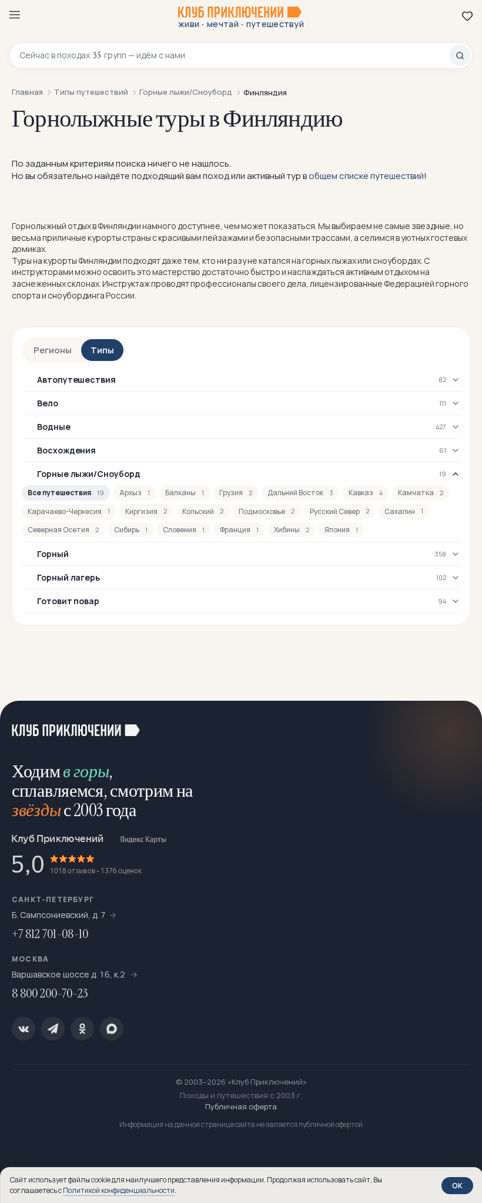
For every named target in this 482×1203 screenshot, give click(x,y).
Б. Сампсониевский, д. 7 (59, 914)
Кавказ (366, 493)
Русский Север (339, 511)
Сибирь (131, 530)
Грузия (235, 493)
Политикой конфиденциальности (119, 1190)
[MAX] (111, 1028)
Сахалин (403, 511)
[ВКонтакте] (23, 1028)
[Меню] (14, 14)
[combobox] (234, 55)
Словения (184, 530)
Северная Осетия (63, 530)
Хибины (291, 530)
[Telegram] (53, 1028)
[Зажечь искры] (458, 724)
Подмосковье (266, 511)
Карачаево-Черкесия (69, 511)
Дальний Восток (300, 493)
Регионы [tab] (53, 350)
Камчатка (420, 493)
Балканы (184, 493)
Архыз (134, 493)
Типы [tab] (102, 350)
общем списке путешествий (366, 176)
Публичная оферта (241, 1106)
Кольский (202, 511)
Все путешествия (66, 493)
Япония (341, 530)
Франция (239, 530)
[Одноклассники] (82, 1028)
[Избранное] (467, 16)
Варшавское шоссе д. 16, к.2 (69, 974)
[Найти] (459, 55)
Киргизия (146, 511)
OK (457, 1185)
